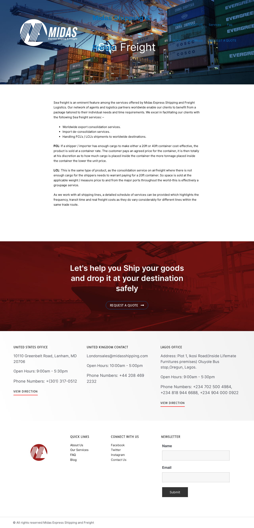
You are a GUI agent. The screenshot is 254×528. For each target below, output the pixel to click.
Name (167, 446)
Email (166, 467)
